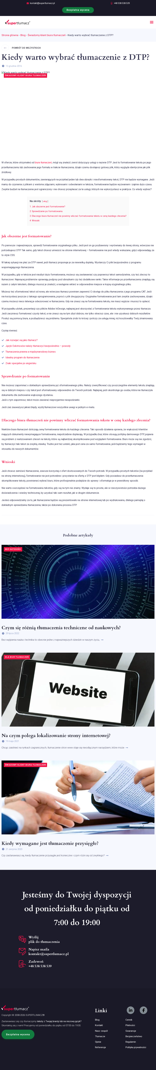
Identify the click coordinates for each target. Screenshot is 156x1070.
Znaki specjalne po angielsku (20, 363)
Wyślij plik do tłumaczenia (44, 939)
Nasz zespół (101, 1031)
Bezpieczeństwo (134, 1036)
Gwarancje (131, 1031)
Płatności (130, 1025)
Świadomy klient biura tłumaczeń (47, 35)
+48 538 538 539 (122, 3)
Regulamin (131, 1041)
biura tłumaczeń (43, 162)
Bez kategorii (13, 549)
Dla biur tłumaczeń (17, 657)
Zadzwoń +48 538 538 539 (39, 963)
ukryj (45, 201)
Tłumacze (100, 1036)
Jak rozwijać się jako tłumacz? (21, 340)
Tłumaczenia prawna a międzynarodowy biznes (30, 351)
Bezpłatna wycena (78, 10)
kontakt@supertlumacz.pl (42, 3)
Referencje (100, 1047)
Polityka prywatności (136, 1047)
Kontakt (99, 1025)
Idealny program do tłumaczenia (22, 357)
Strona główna (10, 35)
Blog (23, 35)
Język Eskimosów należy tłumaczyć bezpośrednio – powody (38, 345)
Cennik (129, 1019)
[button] (152, 22)
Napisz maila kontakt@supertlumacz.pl (48, 951)
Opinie (98, 1041)
